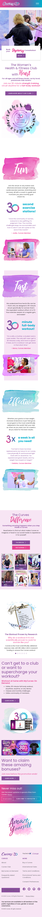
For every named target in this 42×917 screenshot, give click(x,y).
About (4, 862)
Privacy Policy (30, 896)
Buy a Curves (27, 862)
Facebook (20, 542)
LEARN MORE (9, 778)
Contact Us (10, 890)
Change (35, 853)
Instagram (20, 547)
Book (20, 56)
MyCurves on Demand (10, 871)
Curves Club (6, 867)
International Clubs (30, 867)
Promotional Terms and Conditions (31, 876)
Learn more (9, 701)
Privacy (10, 794)
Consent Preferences (31, 882)
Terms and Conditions (31, 871)
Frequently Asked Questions (8, 876)
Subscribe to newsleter (25, 799)
